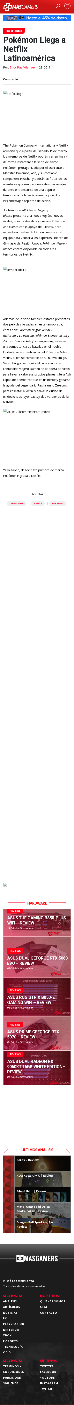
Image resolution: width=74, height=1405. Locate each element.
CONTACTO (48, 1313)
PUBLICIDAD (12, 1377)
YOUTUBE (47, 1377)
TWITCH (46, 1389)
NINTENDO (11, 1330)
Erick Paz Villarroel (22, 67)
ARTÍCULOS (11, 1307)
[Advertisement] (37, 714)
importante (16, 503)
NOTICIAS (10, 1313)
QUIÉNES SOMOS (52, 1301)
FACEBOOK (48, 1372)
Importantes (14, 31)
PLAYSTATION (13, 1324)
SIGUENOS (11, 1383)
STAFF (44, 1307)
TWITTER (47, 1366)
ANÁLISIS (10, 1301)
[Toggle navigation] (67, 5)
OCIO (7, 1352)
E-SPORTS (10, 1341)
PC (5, 1318)
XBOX (7, 1335)
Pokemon (57, 503)
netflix (38, 503)
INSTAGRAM (49, 1383)
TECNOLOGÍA (13, 1347)
